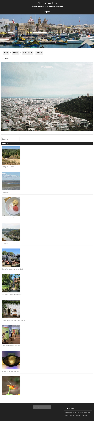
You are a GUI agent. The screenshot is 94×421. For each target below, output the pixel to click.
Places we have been (47, 3)
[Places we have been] (47, 47)
